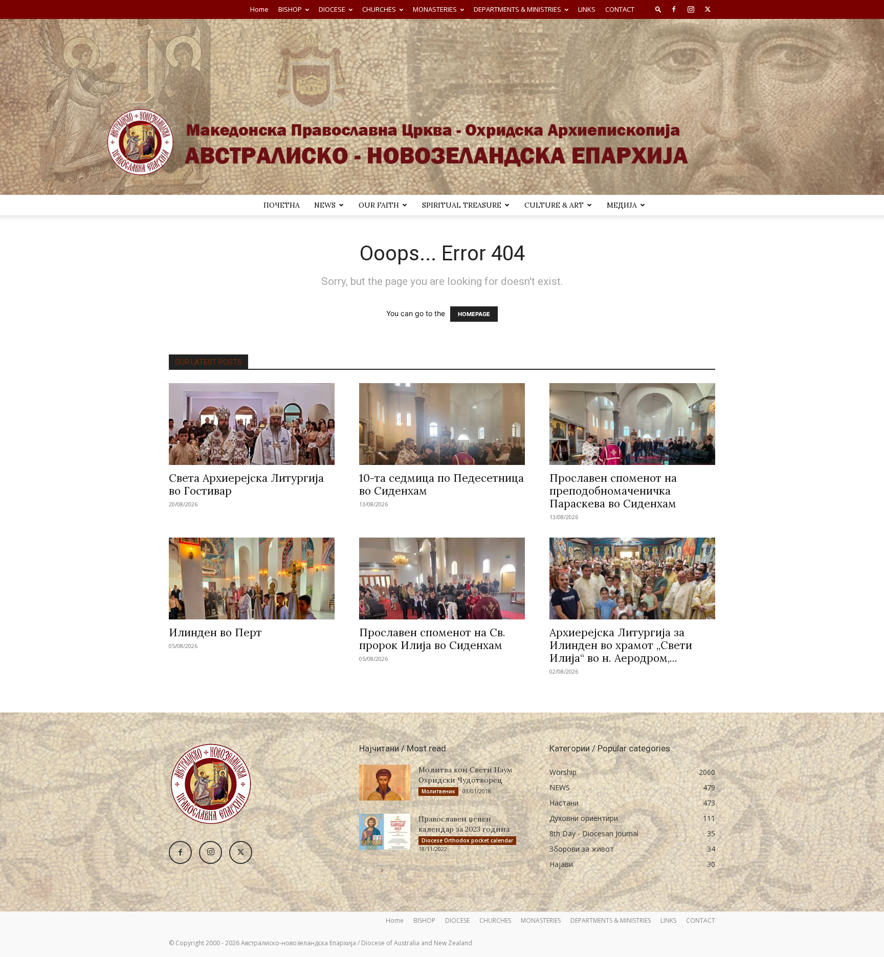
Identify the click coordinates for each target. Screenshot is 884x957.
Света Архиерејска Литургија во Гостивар (246, 484)
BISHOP (290, 9)
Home (259, 9)
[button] (658, 9)
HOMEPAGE (474, 314)
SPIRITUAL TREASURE (461, 205)
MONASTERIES (435, 9)
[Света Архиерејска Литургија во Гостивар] (252, 424)
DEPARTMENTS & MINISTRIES (517, 9)
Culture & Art (554, 205)
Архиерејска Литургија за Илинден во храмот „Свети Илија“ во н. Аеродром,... (620, 645)
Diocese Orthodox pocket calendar (467, 840)
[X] (707, 9)
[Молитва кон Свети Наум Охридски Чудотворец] (384, 782)
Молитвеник (438, 791)
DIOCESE (332, 9)
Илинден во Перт (215, 632)
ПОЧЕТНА (281, 205)
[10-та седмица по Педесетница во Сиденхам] (442, 424)
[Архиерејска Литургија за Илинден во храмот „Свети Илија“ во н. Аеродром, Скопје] (632, 578)
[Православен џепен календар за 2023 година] (384, 832)
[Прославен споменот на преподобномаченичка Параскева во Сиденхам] (632, 424)
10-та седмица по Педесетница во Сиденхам (441, 484)
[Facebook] (673, 9)
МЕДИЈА (622, 205)
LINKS (586, 9)
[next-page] (381, 870)
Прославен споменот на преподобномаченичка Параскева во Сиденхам (613, 490)
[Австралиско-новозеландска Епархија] (442, 107)
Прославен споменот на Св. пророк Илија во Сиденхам (432, 639)
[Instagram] (690, 9)
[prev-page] (365, 870)
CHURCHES (379, 9)
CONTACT (619, 9)
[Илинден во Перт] (252, 578)
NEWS (325, 205)
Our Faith (379, 205)
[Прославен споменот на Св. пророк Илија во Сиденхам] (442, 578)
